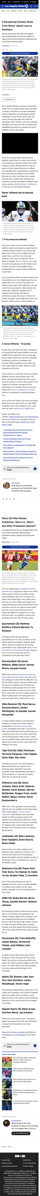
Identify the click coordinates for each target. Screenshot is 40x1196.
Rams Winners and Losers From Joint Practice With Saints (18, 459)
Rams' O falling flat (29, 184)
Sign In (36, 6)
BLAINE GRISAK (16, 1120)
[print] (13, 499)
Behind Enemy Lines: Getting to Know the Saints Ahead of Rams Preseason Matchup (20, 453)
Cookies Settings (28, 1166)
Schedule (14, 11)
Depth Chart (32, 11)
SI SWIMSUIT (16, 2)
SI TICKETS (25, 2)
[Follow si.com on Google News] (35, 468)
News (9, 1147)
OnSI (8, 11)
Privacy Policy (6, 1160)
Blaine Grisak (6, 542)
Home (3, 11)
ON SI (9, 2)
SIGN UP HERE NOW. (26, 409)
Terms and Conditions (29, 1163)
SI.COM (4, 2)
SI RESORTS (34, 2)
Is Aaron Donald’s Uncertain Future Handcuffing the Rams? (17, 440)
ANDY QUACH (15, 483)
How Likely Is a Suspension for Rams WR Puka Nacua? (19, 447)
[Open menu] (3, 6)
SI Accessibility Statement (9, 1166)
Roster (20, 11)
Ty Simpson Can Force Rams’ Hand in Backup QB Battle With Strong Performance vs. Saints (17, 432)
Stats (25, 11)
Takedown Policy (7, 1163)
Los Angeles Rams (8, 99)
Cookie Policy (27, 1160)
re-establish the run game (25, 390)
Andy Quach (5, 46)
